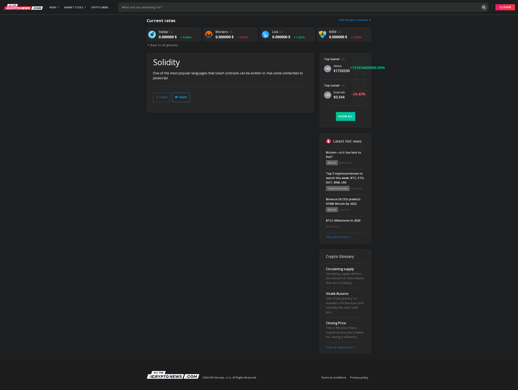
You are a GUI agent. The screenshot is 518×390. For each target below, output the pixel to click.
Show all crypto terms (339, 347)
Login (506, 7)
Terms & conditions (334, 377)
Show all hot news (337, 237)
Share (163, 97)
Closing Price (336, 323)
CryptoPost (356, 188)
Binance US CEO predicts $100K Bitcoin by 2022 (343, 201)
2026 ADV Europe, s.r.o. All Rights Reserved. (230, 377)
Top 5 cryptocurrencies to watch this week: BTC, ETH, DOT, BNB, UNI (345, 178)
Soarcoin (339, 92)
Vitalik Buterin (337, 293)
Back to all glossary (164, 45)
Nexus (337, 66)
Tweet (182, 97)
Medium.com (345, 162)
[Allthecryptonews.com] (23, 7)
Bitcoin (332, 162)
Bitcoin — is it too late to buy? (343, 154)
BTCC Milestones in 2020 (343, 220)
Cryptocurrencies (338, 188)
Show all (345, 116)
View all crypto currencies (354, 20)
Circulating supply (340, 269)
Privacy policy (359, 377)
